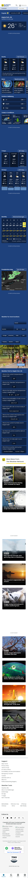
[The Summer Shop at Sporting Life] (23, 340)
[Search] (16, 5)
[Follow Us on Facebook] (3, 818)
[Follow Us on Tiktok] (15, 818)
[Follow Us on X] (23, 818)
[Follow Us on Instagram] (7, 818)
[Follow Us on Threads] (19, 818)
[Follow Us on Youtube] (11, 818)
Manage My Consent (7, 773)
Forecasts (21, 8)
